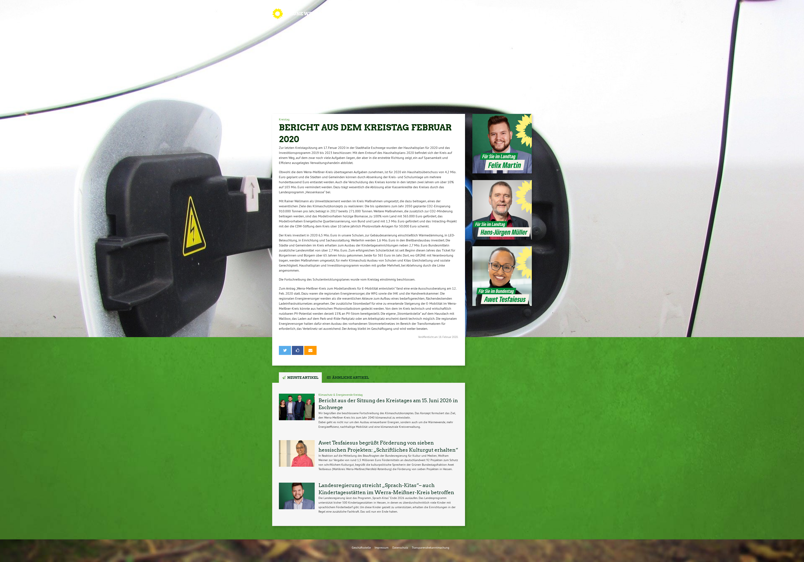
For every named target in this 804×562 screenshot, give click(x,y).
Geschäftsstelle (361, 547)
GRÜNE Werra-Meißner (317, 13)
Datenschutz (400, 547)
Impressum (381, 547)
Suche (519, 13)
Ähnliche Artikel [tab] (350, 378)
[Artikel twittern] (285, 350)
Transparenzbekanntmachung (430, 547)
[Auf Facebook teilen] (298, 350)
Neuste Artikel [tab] (302, 378)
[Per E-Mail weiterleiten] (310, 350)
